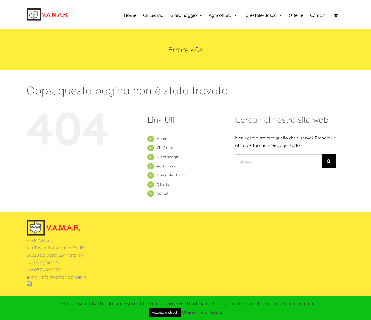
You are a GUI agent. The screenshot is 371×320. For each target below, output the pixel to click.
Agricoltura (166, 166)
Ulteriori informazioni (203, 312)
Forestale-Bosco (171, 175)
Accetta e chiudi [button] (165, 312)
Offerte (163, 184)
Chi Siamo (165, 147)
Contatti (164, 193)
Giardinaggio (168, 156)
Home (162, 138)
